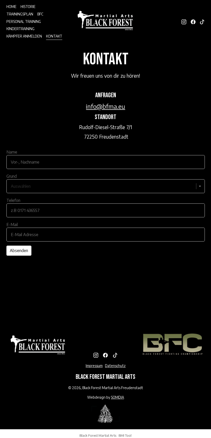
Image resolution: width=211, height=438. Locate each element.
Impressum (94, 365)
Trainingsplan (19, 14)
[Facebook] (193, 21)
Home (11, 6)
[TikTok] (202, 21)
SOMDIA (117, 397)
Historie (28, 6)
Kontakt (54, 36)
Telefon (13, 200)
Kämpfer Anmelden (24, 36)
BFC (40, 14)
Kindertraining (20, 28)
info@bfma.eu (105, 106)
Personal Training (23, 21)
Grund (11, 176)
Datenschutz (115, 365)
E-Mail (12, 224)
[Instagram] (183, 21)
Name (11, 152)
